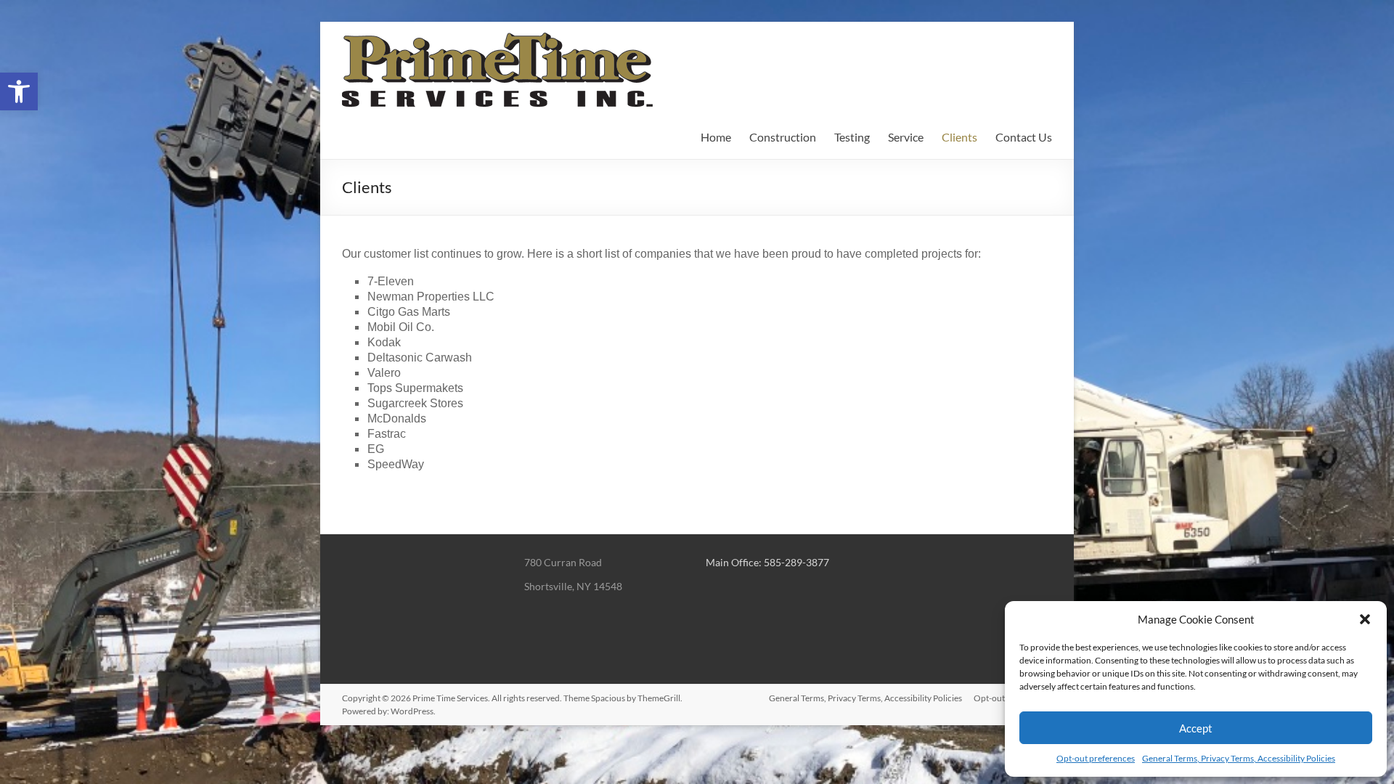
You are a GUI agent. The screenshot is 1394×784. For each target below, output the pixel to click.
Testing (852, 137)
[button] (19, 91)
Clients (959, 137)
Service (906, 137)
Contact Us (1023, 137)
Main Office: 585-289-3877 (767, 562)
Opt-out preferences (1095, 758)
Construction (782, 137)
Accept (1195, 728)
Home (716, 137)
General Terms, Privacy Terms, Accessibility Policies (1238, 758)
